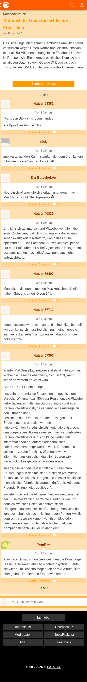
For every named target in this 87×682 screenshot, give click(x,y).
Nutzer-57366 (43, 355)
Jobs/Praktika (64, 634)
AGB (23, 642)
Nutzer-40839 (43, 213)
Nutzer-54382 (43, 103)
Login (82, 5)
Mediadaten (23, 634)
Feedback (64, 642)
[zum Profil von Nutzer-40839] (5, 214)
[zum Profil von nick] (5, 142)
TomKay (43, 544)
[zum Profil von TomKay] (5, 545)
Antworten (44, 132)
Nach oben (43, 617)
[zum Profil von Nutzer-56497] (5, 274)
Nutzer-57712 (43, 310)
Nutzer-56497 (43, 273)
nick (43, 141)
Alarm (32, 132)
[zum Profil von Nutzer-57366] (5, 356)
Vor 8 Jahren (43, 112)
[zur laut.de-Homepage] (5, 5)
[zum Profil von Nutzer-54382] (5, 104)
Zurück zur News (43, 84)
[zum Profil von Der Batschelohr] (5, 178)
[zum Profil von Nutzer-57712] (5, 310)
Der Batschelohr (43, 177)
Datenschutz (64, 627)
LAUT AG (54, 667)
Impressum (23, 627)
